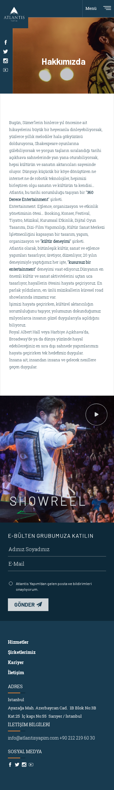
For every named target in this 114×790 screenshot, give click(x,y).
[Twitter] (5, 52)
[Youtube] (5, 70)
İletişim (16, 672)
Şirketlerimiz (21, 652)
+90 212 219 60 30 (77, 738)
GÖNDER (24, 604)
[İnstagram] (5, 61)
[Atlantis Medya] (14, 13)
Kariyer (16, 662)
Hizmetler (18, 642)
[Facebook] (5, 42)
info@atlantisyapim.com (33, 738)
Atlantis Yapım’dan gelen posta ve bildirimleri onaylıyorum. (54, 586)
